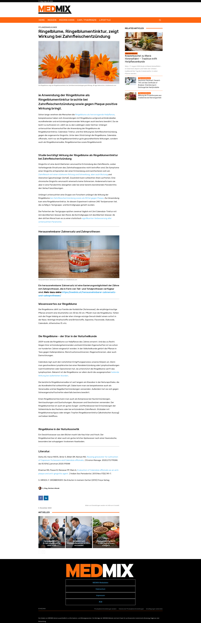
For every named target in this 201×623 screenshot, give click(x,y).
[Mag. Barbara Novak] (40, 488)
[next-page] (43, 551)
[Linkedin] (46, 498)
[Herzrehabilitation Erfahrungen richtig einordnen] (51, 532)
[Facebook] (40, 498)
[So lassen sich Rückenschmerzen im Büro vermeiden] (79, 532)
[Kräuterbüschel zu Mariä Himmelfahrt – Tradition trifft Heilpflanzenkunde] (144, 41)
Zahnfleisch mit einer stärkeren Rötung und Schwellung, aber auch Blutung (73, 174)
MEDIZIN (51, 538)
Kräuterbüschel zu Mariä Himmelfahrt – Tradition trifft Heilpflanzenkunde (141, 58)
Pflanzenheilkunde (47, 27)
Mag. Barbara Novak (51, 488)
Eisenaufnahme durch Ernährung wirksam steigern (106, 543)
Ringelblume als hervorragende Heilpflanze (95, 114)
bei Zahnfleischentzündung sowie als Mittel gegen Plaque (77, 198)
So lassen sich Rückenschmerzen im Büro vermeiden (78, 543)
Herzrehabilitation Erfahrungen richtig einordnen (51, 543)
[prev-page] (39, 551)
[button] (160, 20)
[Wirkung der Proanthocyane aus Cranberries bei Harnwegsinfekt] (130, 96)
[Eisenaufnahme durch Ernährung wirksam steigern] (106, 532)
